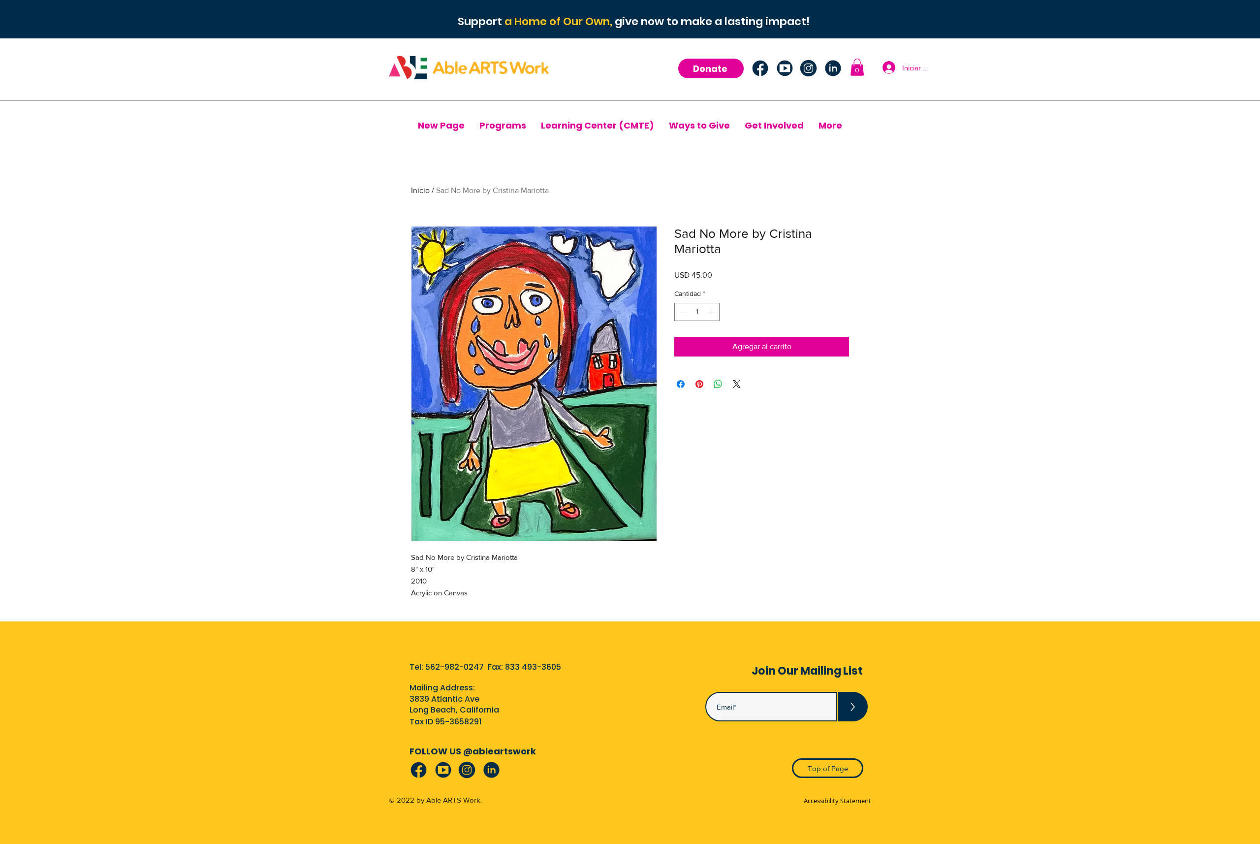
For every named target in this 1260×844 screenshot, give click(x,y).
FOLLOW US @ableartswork (473, 751)
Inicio (420, 190)
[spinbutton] (697, 312)
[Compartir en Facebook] (681, 384)
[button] (857, 67)
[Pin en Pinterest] (699, 384)
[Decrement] (682, 312)
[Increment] (712, 312)
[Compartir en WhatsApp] (718, 384)
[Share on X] (737, 384)
